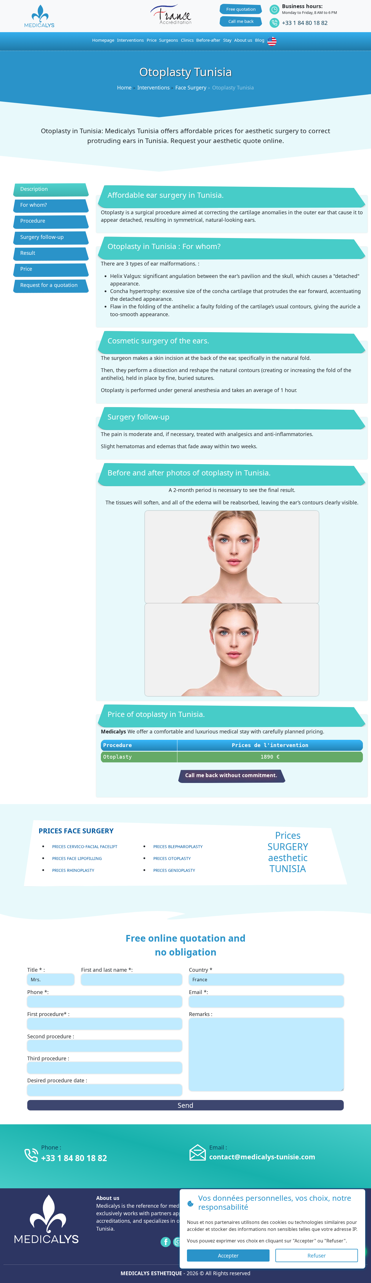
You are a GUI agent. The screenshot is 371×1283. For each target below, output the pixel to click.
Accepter (228, 1255)
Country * (200, 969)
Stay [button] (227, 40)
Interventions (130, 40)
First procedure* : (48, 1014)
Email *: (198, 992)
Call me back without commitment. (231, 775)
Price (26, 268)
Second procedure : (50, 1036)
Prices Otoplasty (172, 858)
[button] (273, 41)
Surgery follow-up (42, 236)
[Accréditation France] (170, 13)
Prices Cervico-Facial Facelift (84, 846)
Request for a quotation (49, 284)
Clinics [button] (187, 40)
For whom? (33, 204)
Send (185, 1105)
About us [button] (243, 40)
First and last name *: (107, 969)
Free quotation (241, 9)
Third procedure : (48, 1058)
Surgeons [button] (168, 40)
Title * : (36, 969)
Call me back (241, 21)
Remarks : (200, 1014)
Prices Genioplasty (174, 870)
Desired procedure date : (57, 1080)
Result (27, 252)
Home (124, 87)
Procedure (32, 220)
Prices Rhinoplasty (73, 870)
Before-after (208, 40)
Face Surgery (190, 87)
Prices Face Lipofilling (77, 858)
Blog (259, 40)
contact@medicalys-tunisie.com (262, 1156)
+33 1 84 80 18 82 (305, 23)
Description (34, 188)
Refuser (317, 1255)
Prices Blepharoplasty (178, 846)
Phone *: (38, 992)
